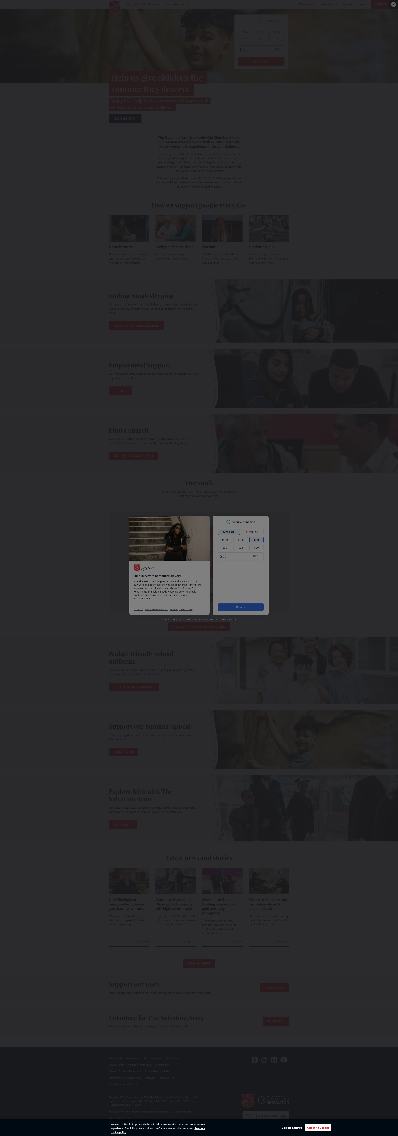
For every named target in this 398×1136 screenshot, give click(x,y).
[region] (199, 1127)
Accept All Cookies (318, 1127)
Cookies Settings (292, 1127)
